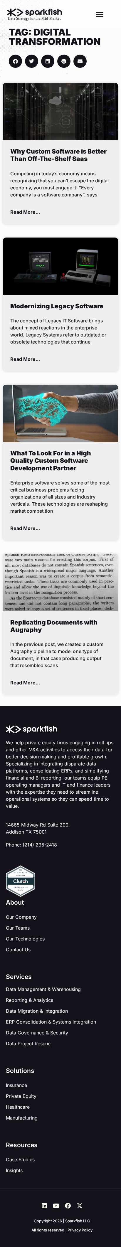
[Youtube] (56, 1206)
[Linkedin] (44, 1206)
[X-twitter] (80, 1206)
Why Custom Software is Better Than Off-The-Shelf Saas (58, 155)
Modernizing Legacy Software (56, 306)
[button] (15, 61)
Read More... (25, 212)
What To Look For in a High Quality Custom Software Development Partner (50, 461)
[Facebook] (68, 1206)
